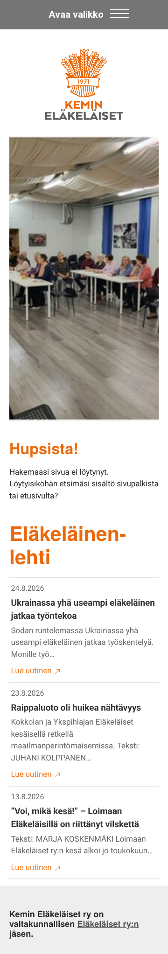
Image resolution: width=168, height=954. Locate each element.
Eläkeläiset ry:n (108, 924)
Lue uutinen (31, 671)
